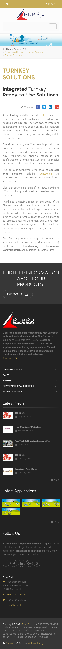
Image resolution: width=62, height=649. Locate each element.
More (56, 479)
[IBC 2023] (8, 457)
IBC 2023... (20, 455)
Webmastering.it (36, 643)
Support (7, 380)
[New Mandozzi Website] (8, 429)
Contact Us (14, 294)
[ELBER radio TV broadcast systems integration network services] (31, 14)
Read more (8, 358)
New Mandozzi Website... (28, 427)
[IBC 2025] (8, 415)
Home (9, 49)
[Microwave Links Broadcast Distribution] (31, 502)
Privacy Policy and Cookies (18, 386)
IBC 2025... (20, 413)
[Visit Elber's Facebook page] (6, 563)
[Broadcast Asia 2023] (8, 471)
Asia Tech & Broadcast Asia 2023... (32, 441)
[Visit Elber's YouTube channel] (37, 563)
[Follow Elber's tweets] (13, 563)
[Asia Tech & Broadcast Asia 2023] (8, 443)
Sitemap (10, 643)
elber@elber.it (14, 605)
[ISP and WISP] (51, 502)
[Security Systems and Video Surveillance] (11, 511)
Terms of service (12, 391)
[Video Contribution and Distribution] (11, 502)
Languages (50, 3)
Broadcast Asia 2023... (26, 469)
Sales (6, 375)
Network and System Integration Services (24, 52)
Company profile (12, 369)
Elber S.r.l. (27, 624)
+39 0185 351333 (16, 594)
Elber (44, 115)
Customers (45, 173)
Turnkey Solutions (13, 55)
